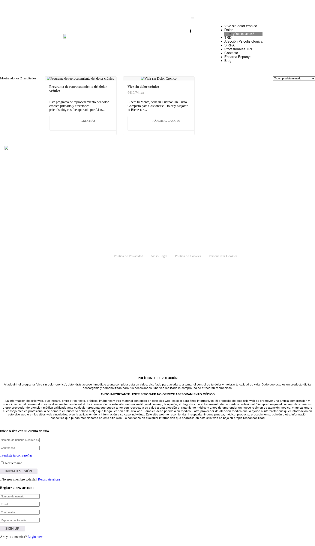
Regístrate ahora (49, 479)
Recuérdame (13, 463)
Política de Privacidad (128, 256)
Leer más (88, 120)
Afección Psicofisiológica (243, 41)
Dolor (228, 30)
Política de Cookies (188, 256)
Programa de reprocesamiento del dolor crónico (78, 88)
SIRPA (229, 45)
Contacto (231, 53)
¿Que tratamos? (243, 34)
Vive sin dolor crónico (240, 26)
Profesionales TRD (239, 49)
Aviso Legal (159, 256)
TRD (228, 37)
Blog (227, 60)
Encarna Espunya (238, 57)
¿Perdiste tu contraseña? (16, 455)
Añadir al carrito (166, 120)
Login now (35, 537)
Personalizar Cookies (223, 256)
